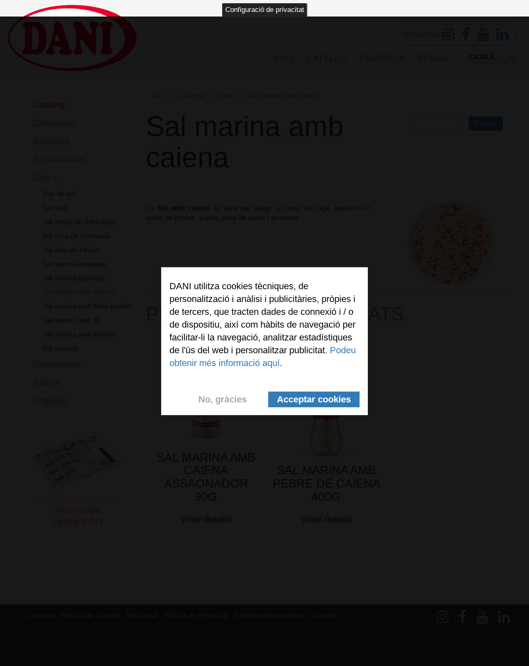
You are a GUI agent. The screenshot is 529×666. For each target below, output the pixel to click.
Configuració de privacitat (264, 10)
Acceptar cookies (314, 399)
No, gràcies (222, 399)
